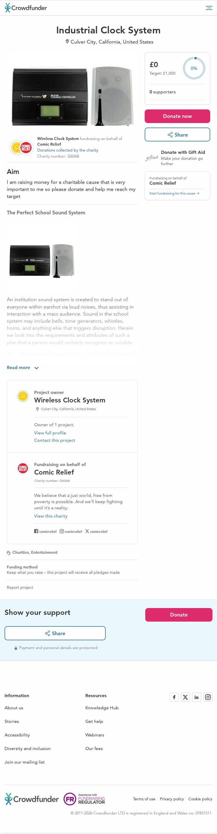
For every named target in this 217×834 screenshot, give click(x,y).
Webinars (94, 735)
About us (14, 707)
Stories (12, 721)
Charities (20, 552)
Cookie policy (200, 798)
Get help (94, 721)
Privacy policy (172, 798)
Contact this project (54, 440)
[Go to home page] (26, 7)
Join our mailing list (25, 762)
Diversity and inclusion (28, 748)
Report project (20, 587)
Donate (179, 614)
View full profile (50, 433)
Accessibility (17, 735)
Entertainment (44, 552)
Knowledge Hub (102, 707)
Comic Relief (162, 183)
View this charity (51, 516)
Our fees (94, 748)
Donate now (177, 116)
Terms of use (144, 798)
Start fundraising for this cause (172, 193)
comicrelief (48, 531)
